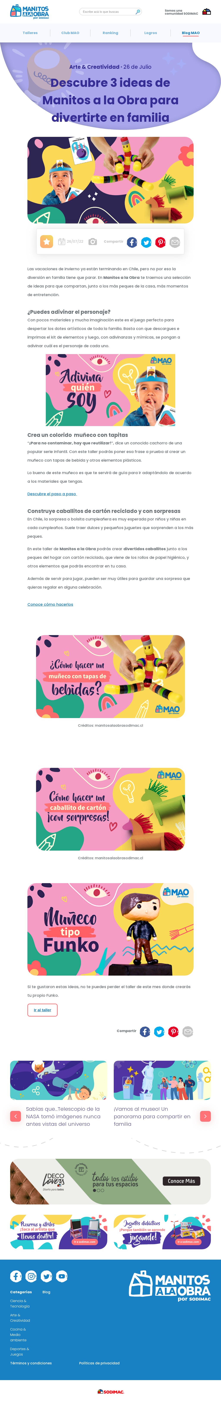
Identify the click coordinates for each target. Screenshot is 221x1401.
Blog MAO (191, 32)
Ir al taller (42, 1010)
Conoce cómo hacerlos (50, 604)
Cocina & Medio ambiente (18, 1335)
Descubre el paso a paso (52, 494)
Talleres (30, 32)
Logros (150, 32)
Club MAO (70, 32)
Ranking (110, 32)
